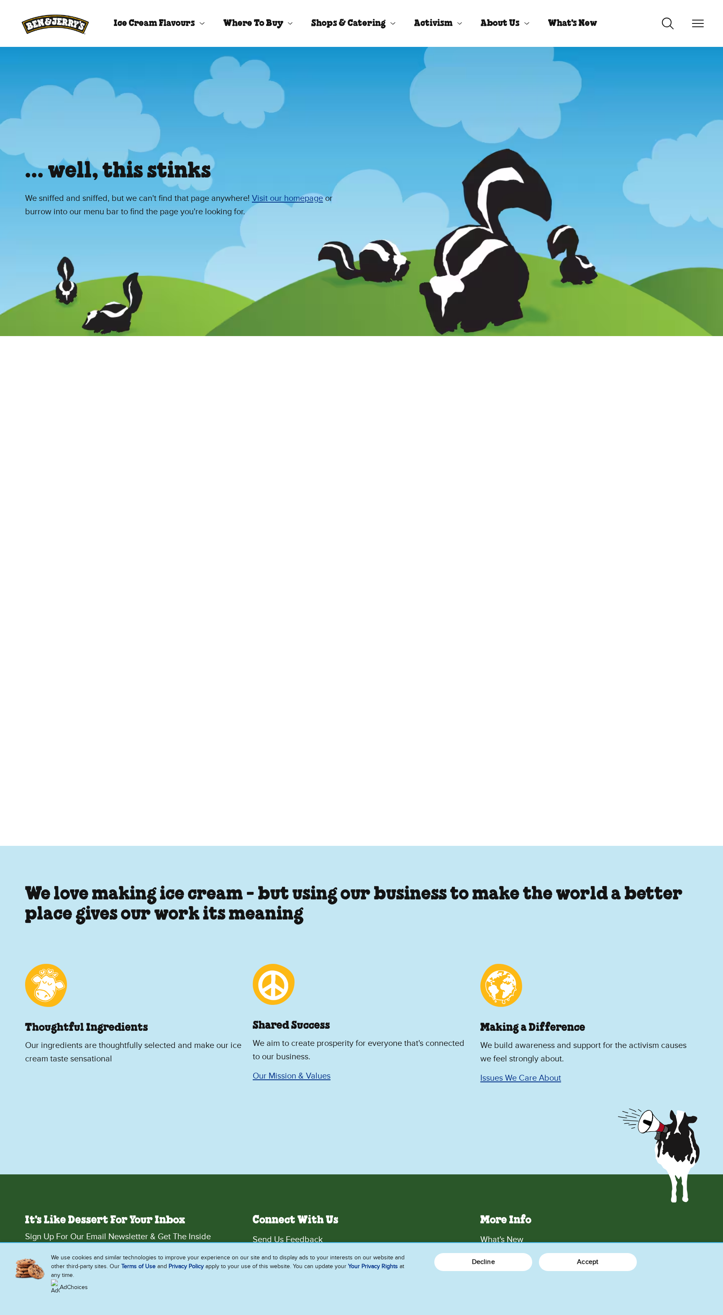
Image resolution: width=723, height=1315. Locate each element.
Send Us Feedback (288, 1240)
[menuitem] (156, 23)
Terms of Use (138, 1266)
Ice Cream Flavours (154, 23)
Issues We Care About (520, 1078)
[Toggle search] (667, 23)
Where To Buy (253, 23)
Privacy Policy (186, 1266)
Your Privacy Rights (373, 1266)
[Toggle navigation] (698, 23)
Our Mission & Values (292, 1076)
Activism (433, 23)
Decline (483, 1262)
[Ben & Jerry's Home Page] (55, 23)
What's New (572, 23)
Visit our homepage (287, 198)
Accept (587, 1262)
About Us (500, 23)
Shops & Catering (348, 23)
